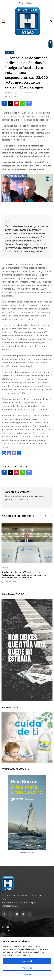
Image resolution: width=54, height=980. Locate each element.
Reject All (27, 974)
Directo (5, 926)
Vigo (4, 933)
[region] (27, 958)
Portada (6, 930)
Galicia (5, 568)
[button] (45, 516)
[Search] (51, 21)
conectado (32, 496)
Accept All (27, 961)
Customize (27, 968)
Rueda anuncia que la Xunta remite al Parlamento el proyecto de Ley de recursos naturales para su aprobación (24, 575)
